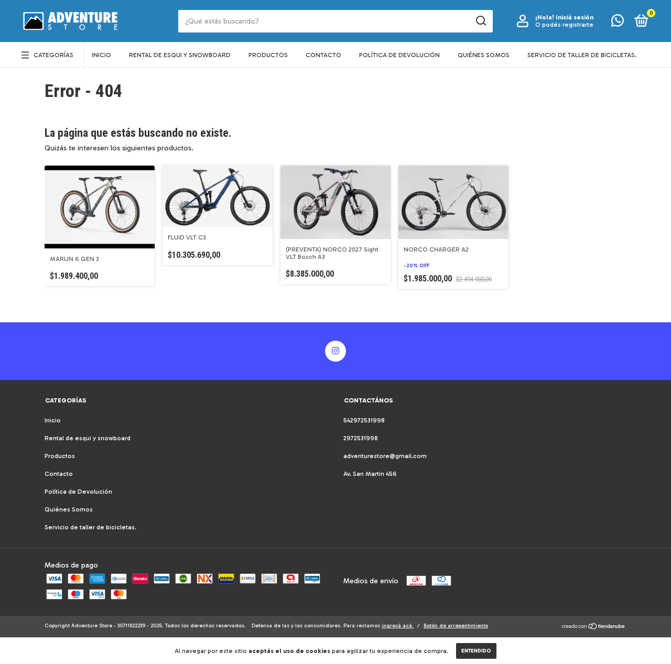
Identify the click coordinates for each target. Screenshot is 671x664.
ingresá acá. (398, 626)
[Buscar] (480, 21)
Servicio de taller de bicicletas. (581, 55)
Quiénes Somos (484, 55)
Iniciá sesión (574, 17)
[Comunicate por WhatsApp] (617, 23)
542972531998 (364, 420)
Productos (268, 55)
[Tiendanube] (593, 627)
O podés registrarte (564, 24)
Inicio (101, 55)
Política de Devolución (399, 55)
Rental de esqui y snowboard (180, 55)
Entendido (476, 651)
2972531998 (360, 438)
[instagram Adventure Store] (335, 351)
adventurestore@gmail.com (385, 456)
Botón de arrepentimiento (456, 626)
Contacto (323, 55)
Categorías (53, 55)
